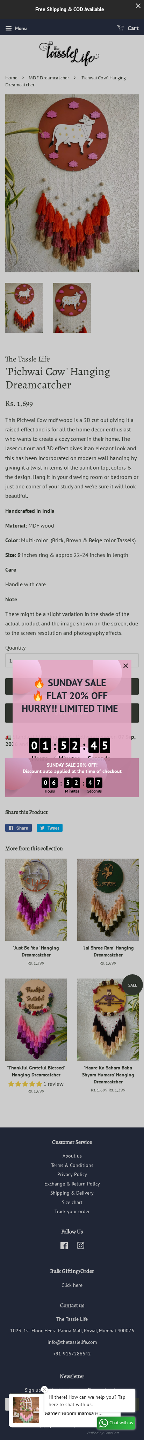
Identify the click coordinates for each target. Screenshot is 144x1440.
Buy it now (72, 713)
